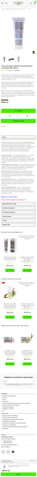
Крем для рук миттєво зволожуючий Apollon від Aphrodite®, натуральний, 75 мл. (27, 306)
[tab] (18, 138)
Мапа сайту (33, 460)
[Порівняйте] (16, 240)
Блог (3, 410)
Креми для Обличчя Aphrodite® (9, 415)
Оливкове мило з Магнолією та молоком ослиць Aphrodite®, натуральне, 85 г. (9, 352)
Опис (4, 137)
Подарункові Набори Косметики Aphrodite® (12, 419)
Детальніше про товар (9, 203)
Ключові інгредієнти (9, 208)
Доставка (4, 397)
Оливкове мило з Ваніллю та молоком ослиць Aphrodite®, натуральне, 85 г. (27, 352)
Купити (20, 111)
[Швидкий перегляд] (16, 243)
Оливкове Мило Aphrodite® (8, 421)
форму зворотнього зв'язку (24, 384)
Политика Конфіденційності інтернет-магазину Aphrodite (16, 403)
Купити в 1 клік (19, 121)
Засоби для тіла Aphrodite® (9, 425)
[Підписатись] (34, 381)
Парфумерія (5, 428)
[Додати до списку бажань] (9, 116)
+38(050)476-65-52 (7, 442)
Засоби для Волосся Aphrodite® (10, 417)
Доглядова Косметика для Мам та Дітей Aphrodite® (14, 426)
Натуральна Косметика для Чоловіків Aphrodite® (14, 423)
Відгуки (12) (6, 224)
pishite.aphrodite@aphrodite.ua (10, 444)
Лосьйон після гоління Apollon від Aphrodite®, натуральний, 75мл (10, 258)
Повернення (5, 401)
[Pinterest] (5, 126)
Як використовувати (9, 212)
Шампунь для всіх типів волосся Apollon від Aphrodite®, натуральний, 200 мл (27, 259)
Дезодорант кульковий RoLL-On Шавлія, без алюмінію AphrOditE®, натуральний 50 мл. (10, 306)
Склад (4, 220)
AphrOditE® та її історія (8, 408)
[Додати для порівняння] (27, 116)
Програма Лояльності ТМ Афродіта (11, 405)
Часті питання (7, 216)
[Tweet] (3, 126)
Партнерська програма (8, 407)
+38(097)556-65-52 (7, 441)
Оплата (4, 399)
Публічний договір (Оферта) (9, 395)
